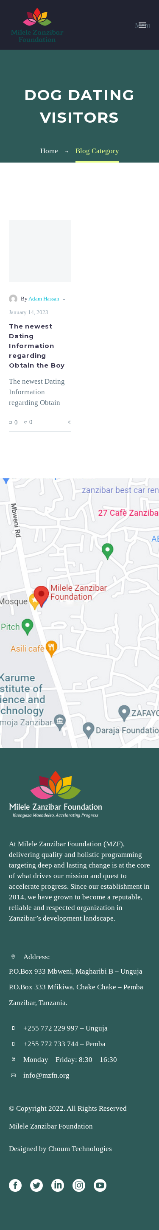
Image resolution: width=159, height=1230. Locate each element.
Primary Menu (142, 25)
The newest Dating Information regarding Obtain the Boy (37, 346)
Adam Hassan (43, 298)
